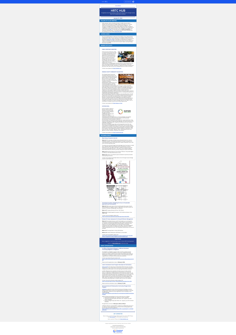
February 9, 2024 (110, 39)
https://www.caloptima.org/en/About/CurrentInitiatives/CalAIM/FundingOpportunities (118, 294)
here (111, 29)
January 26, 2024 (118, 31)
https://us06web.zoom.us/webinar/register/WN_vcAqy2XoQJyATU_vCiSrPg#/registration (117, 309)
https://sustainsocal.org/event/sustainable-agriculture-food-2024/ (115, 216)
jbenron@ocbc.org (116, 243)
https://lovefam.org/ (117, 68)
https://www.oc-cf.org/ (117, 103)
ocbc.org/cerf (112, 317)
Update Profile (112, 326)
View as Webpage (118, 5)
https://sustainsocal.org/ (118, 132)
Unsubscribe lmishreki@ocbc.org (118, 325)
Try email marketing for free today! (118, 333)
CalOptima (104, 289)
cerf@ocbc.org (117, 328)
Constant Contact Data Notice (121, 326)
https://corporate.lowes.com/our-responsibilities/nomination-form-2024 (117, 281)
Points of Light (105, 266)
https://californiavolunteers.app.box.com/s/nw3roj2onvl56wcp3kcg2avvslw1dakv (118, 259)
